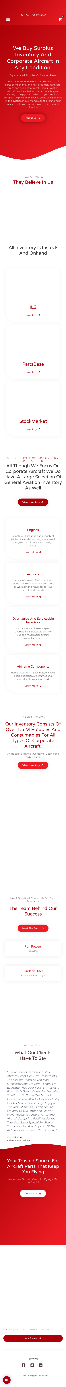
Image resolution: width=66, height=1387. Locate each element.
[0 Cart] (60, 19)
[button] (8, 20)
